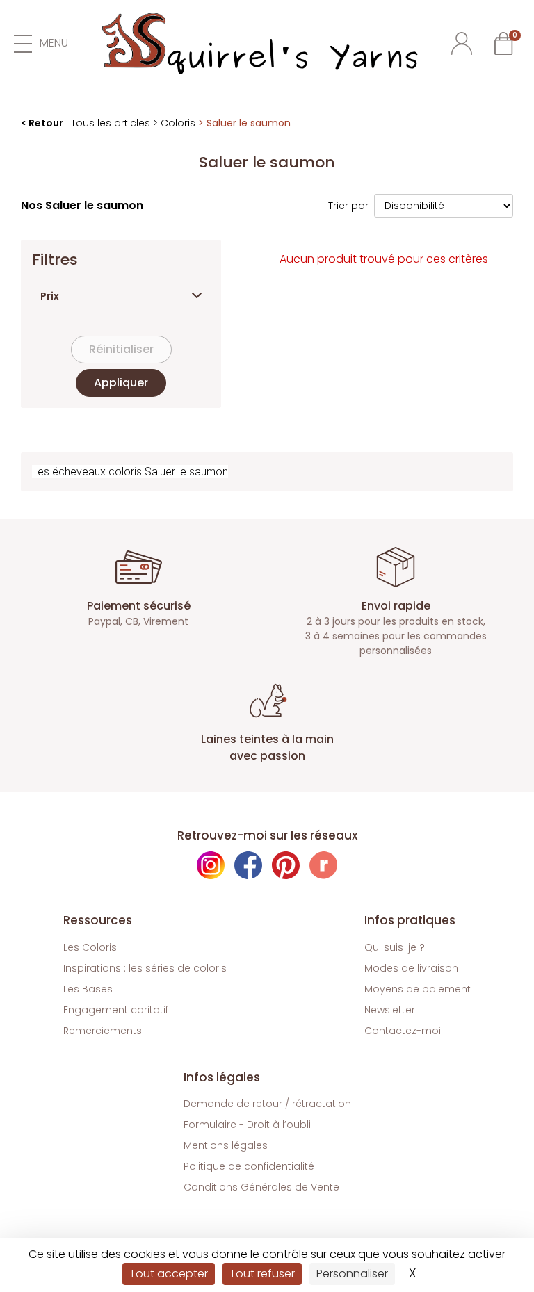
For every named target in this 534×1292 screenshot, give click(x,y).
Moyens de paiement (417, 989)
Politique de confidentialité (249, 1166)
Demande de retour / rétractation (267, 1104)
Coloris (178, 123)
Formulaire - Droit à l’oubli (247, 1124)
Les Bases (88, 989)
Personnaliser (352, 1274)
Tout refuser (262, 1274)
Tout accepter (168, 1274)
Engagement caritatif (115, 1010)
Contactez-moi (402, 1031)
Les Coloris (90, 947)
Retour (46, 123)
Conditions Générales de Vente (261, 1187)
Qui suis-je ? (394, 947)
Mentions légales (226, 1145)
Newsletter (389, 1010)
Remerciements (102, 1031)
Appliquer (121, 383)
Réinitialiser (121, 349)
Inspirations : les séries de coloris (145, 968)
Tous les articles (110, 123)
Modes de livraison (411, 968)
